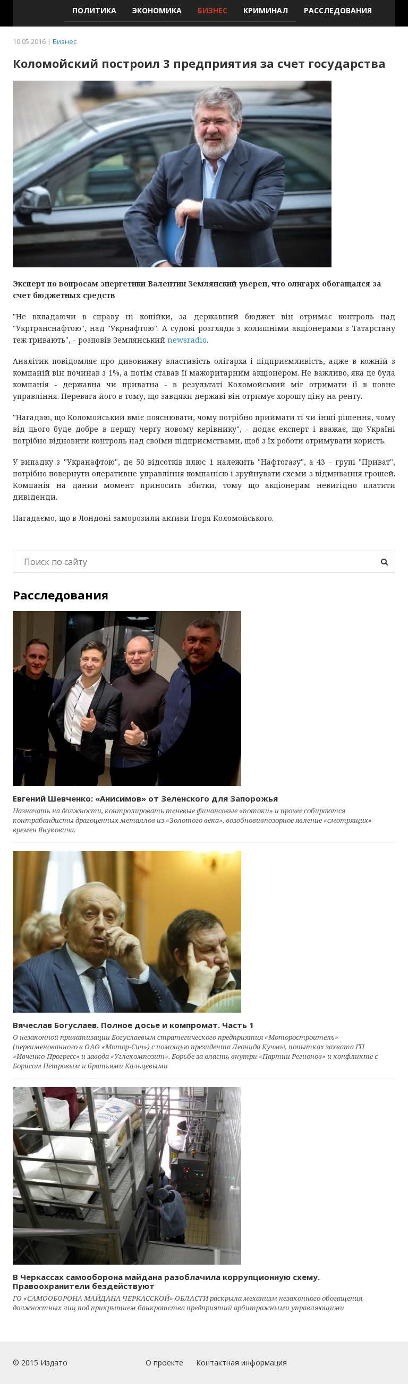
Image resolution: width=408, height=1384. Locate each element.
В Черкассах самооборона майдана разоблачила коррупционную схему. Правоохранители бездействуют (166, 1281)
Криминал (265, 10)
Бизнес (212, 10)
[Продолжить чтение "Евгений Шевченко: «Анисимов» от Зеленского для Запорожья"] (204, 698)
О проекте (164, 1362)
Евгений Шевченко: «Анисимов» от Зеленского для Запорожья (145, 798)
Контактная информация (241, 1362)
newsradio (187, 340)
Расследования (338, 10)
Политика (94, 10)
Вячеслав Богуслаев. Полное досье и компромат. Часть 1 (133, 1025)
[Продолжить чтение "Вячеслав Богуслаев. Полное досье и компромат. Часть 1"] (204, 932)
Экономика (157, 10)
